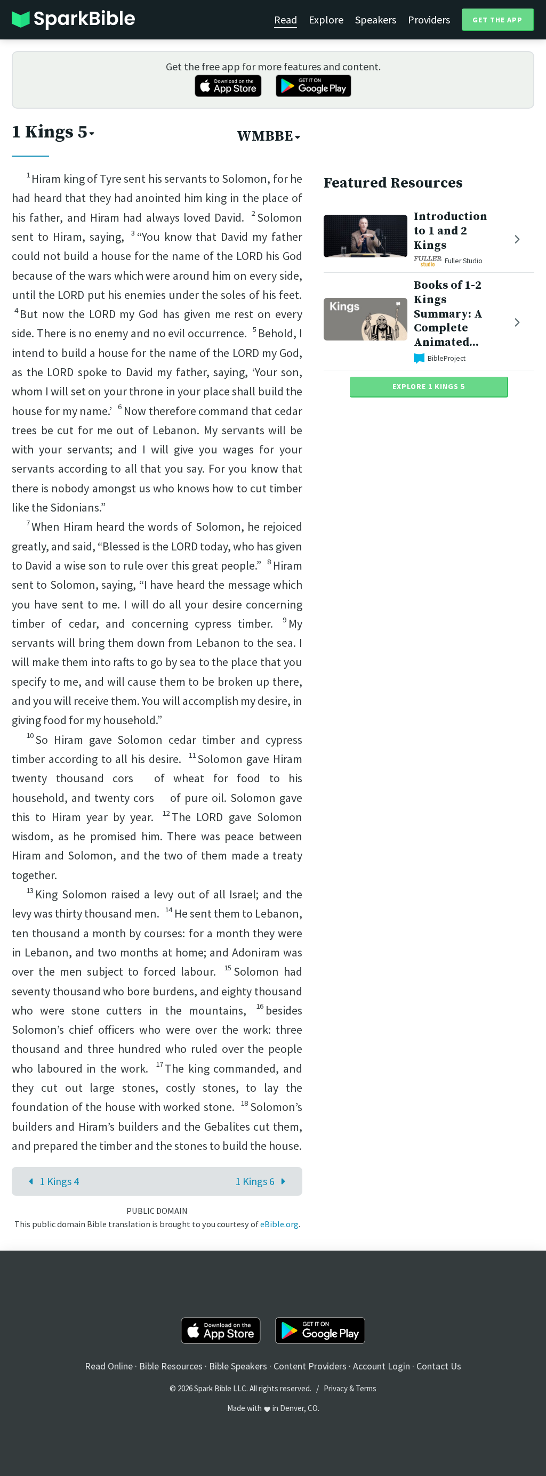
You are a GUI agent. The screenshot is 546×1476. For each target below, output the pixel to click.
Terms (366, 1388)
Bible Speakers (238, 1366)
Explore (326, 19)
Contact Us (438, 1366)
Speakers (375, 19)
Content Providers (310, 1366)
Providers (429, 19)
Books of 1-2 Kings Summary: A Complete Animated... (448, 314)
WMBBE (265, 136)
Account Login (381, 1366)
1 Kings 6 (255, 1181)
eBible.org (279, 1224)
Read (285, 19)
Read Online (109, 1366)
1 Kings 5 (49, 132)
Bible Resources (171, 1366)
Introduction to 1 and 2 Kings (450, 231)
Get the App (497, 20)
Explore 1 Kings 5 (428, 386)
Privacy (336, 1388)
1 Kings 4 (59, 1181)
